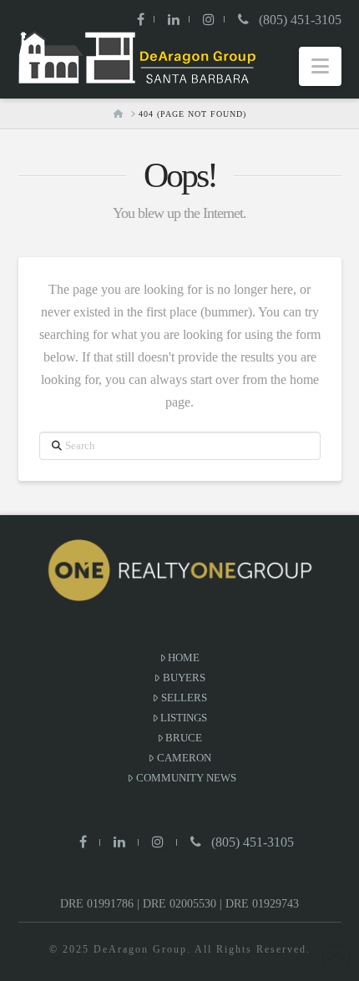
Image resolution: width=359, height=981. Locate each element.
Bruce (183, 737)
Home (184, 657)
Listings (183, 717)
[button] (320, 66)
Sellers (184, 697)
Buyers (184, 677)
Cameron (184, 757)
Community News (186, 777)
